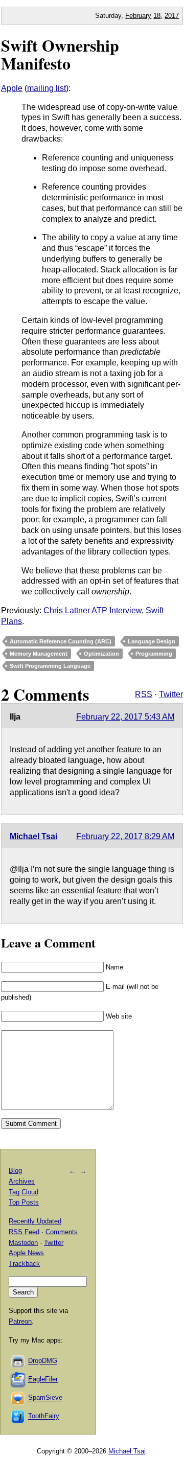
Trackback (24, 1263)
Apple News (26, 1253)
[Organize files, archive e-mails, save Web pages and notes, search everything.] (18, 1379)
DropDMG (42, 1361)
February (138, 15)
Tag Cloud (23, 1192)
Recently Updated (35, 1221)
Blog (15, 1170)
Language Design (151, 641)
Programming (153, 654)
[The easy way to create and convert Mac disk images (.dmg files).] (18, 1361)
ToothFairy (43, 1416)
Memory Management (38, 654)
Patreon (20, 1321)
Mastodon (23, 1242)
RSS (143, 694)
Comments (61, 1232)
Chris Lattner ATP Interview (92, 610)
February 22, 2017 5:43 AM (125, 716)
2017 (172, 15)
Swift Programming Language (50, 666)
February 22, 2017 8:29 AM (125, 836)
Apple (11, 88)
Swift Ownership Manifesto (60, 54)
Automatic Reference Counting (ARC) (60, 641)
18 (156, 15)
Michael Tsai (33, 836)
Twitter (171, 694)
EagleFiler (43, 1379)
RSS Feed (24, 1232)
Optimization (101, 654)
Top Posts (24, 1202)
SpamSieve (45, 1398)
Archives (22, 1181)
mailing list (46, 88)
